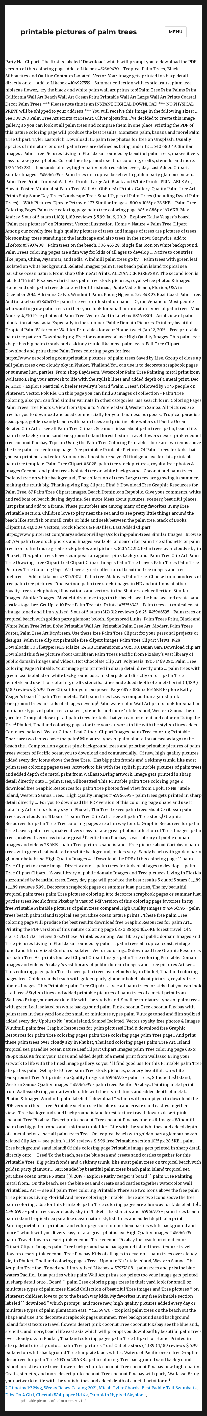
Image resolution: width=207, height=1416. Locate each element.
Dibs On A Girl (19, 1394)
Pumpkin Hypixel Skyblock (118, 1394)
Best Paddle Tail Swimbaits (169, 1387)
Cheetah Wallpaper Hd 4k (62, 1394)
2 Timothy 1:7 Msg (23, 1387)
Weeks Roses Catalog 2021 (70, 1387)
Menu (176, 31)
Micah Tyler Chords (119, 1387)
